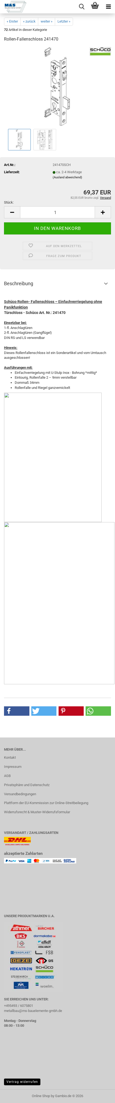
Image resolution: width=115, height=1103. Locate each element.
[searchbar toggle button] (81, 6)
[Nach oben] (100, 1095)
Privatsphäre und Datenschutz (26, 785)
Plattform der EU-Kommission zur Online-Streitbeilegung (46, 803)
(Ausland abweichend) (67, 177)
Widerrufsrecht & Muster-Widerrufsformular (37, 812)
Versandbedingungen (20, 794)
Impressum (12, 767)
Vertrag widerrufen (22, 1082)
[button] (12, 212)
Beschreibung (18, 283)
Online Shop (41, 1096)
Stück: (9, 202)
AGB (7, 776)
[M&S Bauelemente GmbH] (13, 6)
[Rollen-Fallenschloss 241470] (57, 87)
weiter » (46, 21)
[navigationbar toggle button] (108, 6)
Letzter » (63, 21)
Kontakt (10, 757)
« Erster (12, 21)
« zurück (29, 21)
